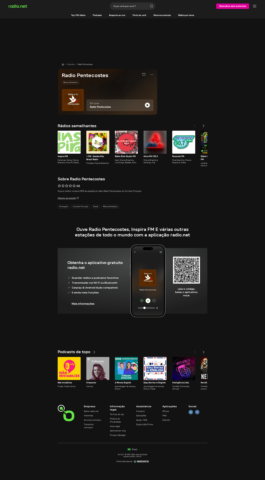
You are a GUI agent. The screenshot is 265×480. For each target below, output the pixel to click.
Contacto (140, 411)
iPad (164, 416)
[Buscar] (151, 6)
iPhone (165, 411)
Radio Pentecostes (100, 107)
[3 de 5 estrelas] (67, 186)
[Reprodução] (147, 105)
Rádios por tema (186, 15)
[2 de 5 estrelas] (63, 186)
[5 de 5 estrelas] (74, 186)
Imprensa (88, 416)
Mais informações (83, 303)
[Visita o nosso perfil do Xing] (197, 412)
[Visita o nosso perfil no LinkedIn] (191, 412)
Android (166, 420)
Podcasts (97, 15)
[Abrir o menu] (254, 6)
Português (63, 207)
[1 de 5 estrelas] (59, 186)
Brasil (95, 207)
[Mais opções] (152, 74)
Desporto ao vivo (117, 15)
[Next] (203, 124)
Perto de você (139, 15)
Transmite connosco (88, 426)
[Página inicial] (63, 64)
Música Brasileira (70, 82)
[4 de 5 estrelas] (70, 186)
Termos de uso (117, 414)
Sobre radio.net (91, 411)
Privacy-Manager (118, 435)
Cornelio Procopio (80, 207)
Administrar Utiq (118, 431)
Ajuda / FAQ (141, 420)
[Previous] (194, 124)
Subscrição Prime (144, 424)
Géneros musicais (162, 15)
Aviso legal (115, 426)
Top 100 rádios (78, 15)
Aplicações (141, 416)
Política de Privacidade (115, 420)
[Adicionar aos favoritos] (143, 74)
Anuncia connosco (92, 420)
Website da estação (67, 198)
